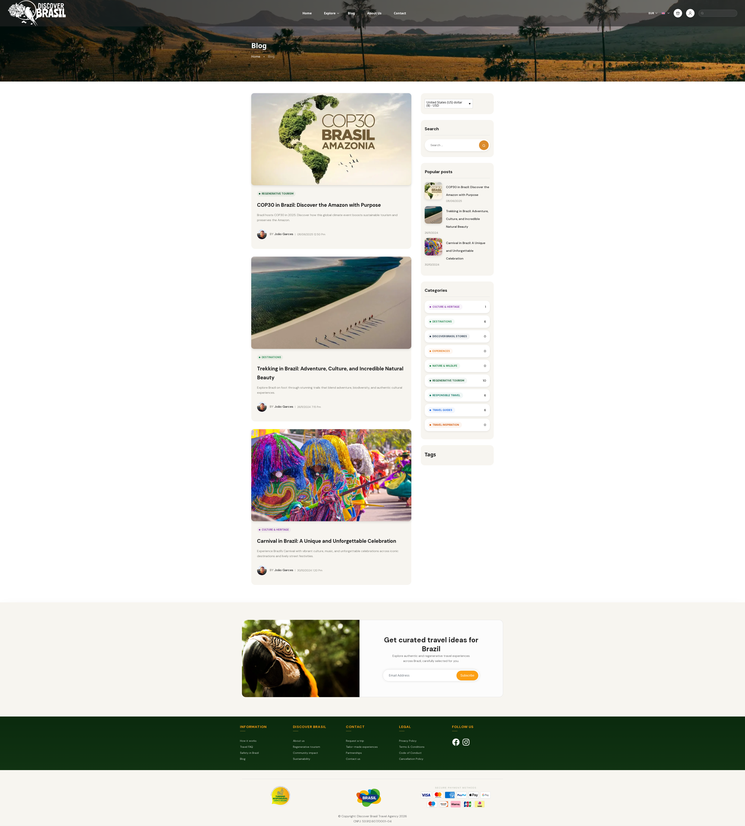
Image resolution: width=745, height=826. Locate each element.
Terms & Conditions (411, 747)
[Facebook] (456, 742)
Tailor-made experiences (362, 747)
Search (432, 129)
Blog (351, 13)
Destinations (271, 357)
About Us (374, 13)
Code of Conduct (410, 753)
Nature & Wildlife (444, 365)
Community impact (305, 753)
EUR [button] (651, 13)
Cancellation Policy (411, 759)
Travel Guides (442, 410)
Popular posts (438, 172)
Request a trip (355, 741)
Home (307, 13)
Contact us (353, 759)
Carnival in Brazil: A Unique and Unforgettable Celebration (326, 541)
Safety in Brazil (249, 753)
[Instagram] (466, 742)
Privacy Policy (408, 741)
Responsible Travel (446, 395)
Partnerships (354, 753)
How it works (248, 741)
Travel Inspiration (445, 424)
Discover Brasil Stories (449, 336)
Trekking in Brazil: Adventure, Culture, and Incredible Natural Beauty (467, 219)
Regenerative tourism (306, 747)
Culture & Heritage (275, 529)
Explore (329, 13)
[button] (678, 13)
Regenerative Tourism (278, 193)
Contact (400, 13)
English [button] (666, 13)
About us (299, 741)
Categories (436, 290)
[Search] (484, 145)
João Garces (281, 234)
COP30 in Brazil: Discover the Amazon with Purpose (319, 205)
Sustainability (301, 759)
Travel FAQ (246, 747)
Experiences (441, 351)
